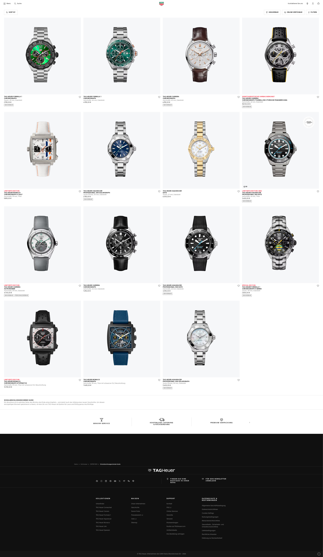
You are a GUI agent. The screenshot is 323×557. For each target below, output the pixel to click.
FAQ (168, 507)
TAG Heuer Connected (104, 507)
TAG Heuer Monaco (103, 522)
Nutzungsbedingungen (210, 517)
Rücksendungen (172, 522)
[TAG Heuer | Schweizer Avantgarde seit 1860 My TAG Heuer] (161, 470)
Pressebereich (136, 515)
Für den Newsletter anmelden (216, 480)
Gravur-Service (101, 423)
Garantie (170, 515)
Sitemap (134, 522)
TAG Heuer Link (101, 526)
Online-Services (172, 511)
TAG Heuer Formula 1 (103, 515)
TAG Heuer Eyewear (103, 530)
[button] (313, 4)
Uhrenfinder (100, 504)
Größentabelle (172, 530)
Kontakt (169, 504)
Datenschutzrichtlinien (210, 509)
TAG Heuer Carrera (102, 511)
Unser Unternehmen (138, 504)
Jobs (133, 519)
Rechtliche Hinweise (209, 534)
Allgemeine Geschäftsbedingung (214, 505)
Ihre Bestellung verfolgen (175, 534)
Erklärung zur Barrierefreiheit (212, 538)
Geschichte (135, 507)
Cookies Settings (208, 513)
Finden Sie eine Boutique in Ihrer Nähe (179, 480)
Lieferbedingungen (209, 530)
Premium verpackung (221, 423)
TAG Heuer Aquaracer (103, 519)
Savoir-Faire (135, 511)
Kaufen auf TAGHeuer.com (176, 526)
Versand (169, 519)
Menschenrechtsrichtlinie (211, 521)
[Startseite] (161, 4)
